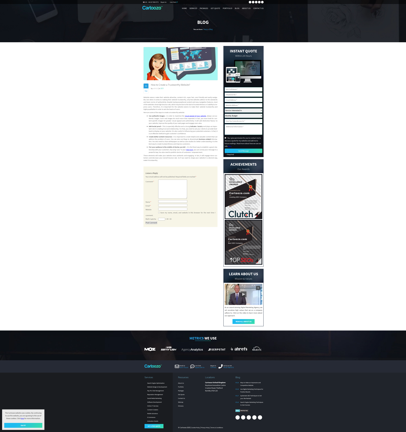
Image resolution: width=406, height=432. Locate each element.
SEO (162, 88)
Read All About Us (243, 321)
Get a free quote (154, 426)
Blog (211, 29)
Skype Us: (163, 2)
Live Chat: (173, 2)
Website (148, 209)
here (22, 418)
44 (153, 2)
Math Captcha (151, 219)
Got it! (23, 425)
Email (148, 206)
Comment (150, 181)
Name (148, 202)
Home (205, 29)
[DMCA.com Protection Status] (241, 411)
